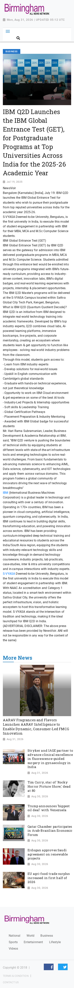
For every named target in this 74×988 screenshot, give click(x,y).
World (31, 935)
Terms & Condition (16, 975)
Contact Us (11, 982)
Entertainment (33, 942)
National (14, 935)
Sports (13, 942)
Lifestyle (55, 942)
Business (46, 935)
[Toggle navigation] (8, 31)
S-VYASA (9, 573)
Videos (13, 948)
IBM (5, 492)
